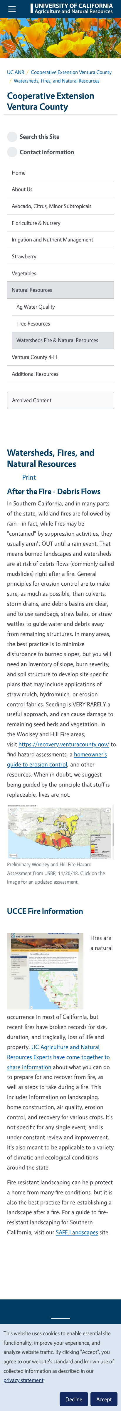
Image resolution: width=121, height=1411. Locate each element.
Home (19, 172)
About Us (22, 189)
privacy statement (23, 1379)
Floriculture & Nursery (36, 222)
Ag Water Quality (35, 306)
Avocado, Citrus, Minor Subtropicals (51, 206)
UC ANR (15, 72)
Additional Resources (35, 373)
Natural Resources (32, 289)
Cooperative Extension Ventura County (71, 72)
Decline (73, 1399)
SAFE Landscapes (77, 1232)
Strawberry (24, 256)
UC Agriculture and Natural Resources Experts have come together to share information (58, 1057)
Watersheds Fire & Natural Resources (57, 340)
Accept (104, 1399)
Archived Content (31, 400)
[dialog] (60, 1367)
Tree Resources (33, 323)
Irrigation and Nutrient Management (52, 239)
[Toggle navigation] (12, 9)
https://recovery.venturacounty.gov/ (64, 744)
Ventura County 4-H (34, 356)
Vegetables (24, 273)
